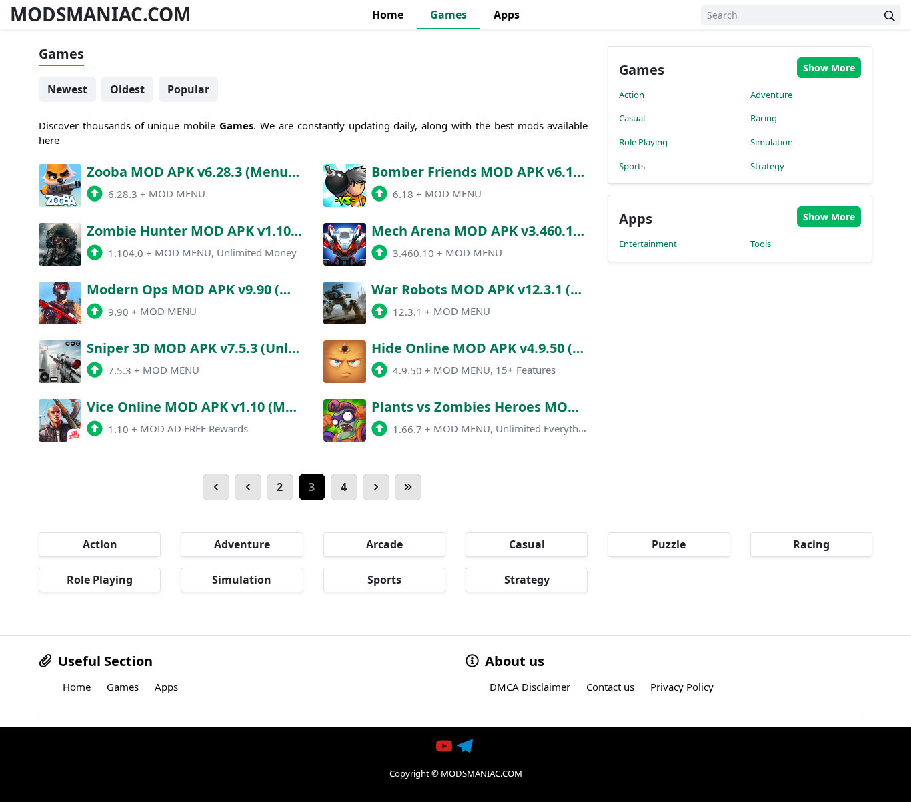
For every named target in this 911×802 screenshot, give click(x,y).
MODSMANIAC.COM (100, 14)
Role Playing (643, 142)
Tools (760, 244)
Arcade (384, 544)
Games (448, 14)
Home (387, 14)
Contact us (610, 686)
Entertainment (648, 244)
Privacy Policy (682, 686)
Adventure (771, 95)
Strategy (767, 166)
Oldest (127, 89)
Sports (632, 166)
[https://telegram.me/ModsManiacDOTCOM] (466, 746)
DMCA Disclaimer (530, 686)
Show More (829, 67)
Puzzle (669, 544)
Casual (632, 118)
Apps (507, 14)
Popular (188, 89)
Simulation (771, 142)
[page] (216, 487)
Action (631, 95)
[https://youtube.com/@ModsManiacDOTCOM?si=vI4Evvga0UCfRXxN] (445, 746)
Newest (67, 89)
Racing (763, 118)
